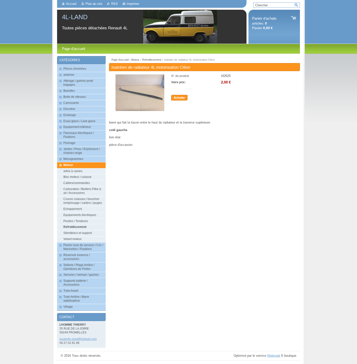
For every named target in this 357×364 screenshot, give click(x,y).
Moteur (135, 59)
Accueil (71, 4)
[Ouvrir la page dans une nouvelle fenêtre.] (139, 110)
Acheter (179, 97)
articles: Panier (264, 23)
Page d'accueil (119, 59)
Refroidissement (151, 59)
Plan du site (93, 4)
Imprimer (133, 4)
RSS (114, 4)
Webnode (273, 355)
